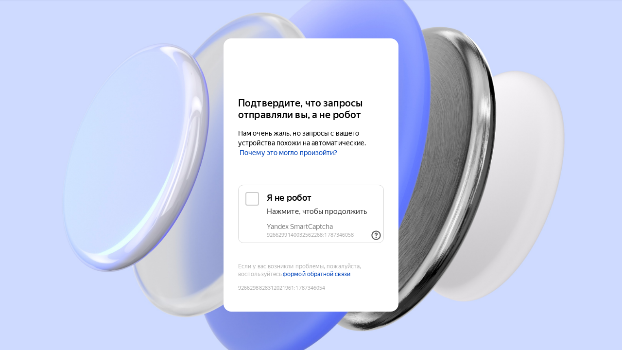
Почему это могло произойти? (288, 153)
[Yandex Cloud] (311, 67)
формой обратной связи (316, 274)
